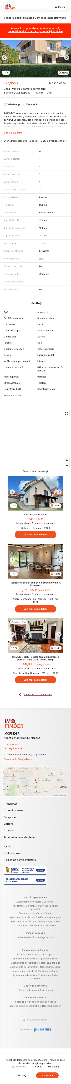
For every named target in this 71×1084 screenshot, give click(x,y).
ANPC (7, 846)
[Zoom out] (66, 465)
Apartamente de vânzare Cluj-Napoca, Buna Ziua (35, 921)
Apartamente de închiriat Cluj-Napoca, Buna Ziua (35, 963)
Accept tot (47, 1075)
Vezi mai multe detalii (35, 534)
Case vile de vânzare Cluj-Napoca (35, 937)
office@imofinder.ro (15, 748)
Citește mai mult (13, 132)
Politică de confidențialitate (20, 859)
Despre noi (11, 817)
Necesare (21, 1066)
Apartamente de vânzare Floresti (35, 913)
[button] (4, 57)
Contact (9, 830)
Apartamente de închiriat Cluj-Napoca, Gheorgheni (35, 967)
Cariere (8, 823)
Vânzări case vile (35, 932)
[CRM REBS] (42, 1029)
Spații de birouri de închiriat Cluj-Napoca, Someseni (35, 1006)
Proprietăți (10, 804)
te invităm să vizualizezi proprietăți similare (35, 31)
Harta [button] (65, 72)
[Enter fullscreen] (66, 413)
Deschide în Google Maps (18, 759)
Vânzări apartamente (35, 897)
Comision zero (13, 810)
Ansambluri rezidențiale (19, 837)
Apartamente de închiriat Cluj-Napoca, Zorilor (35, 958)
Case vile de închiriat (35, 985)
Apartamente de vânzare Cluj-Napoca (35, 901)
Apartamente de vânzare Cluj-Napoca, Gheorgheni (35, 917)
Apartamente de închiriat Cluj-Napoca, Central (35, 971)
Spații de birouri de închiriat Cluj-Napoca (35, 1001)
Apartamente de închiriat (35, 950)
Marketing (53, 1066)
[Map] (35, 439)
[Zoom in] (66, 460)
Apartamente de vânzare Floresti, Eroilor (35, 925)
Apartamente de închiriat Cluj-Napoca (35, 954)
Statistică (37, 1066)
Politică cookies (13, 853)
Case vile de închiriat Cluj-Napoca (35, 990)
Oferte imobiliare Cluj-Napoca (20, 140)
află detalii (43, 1059)
